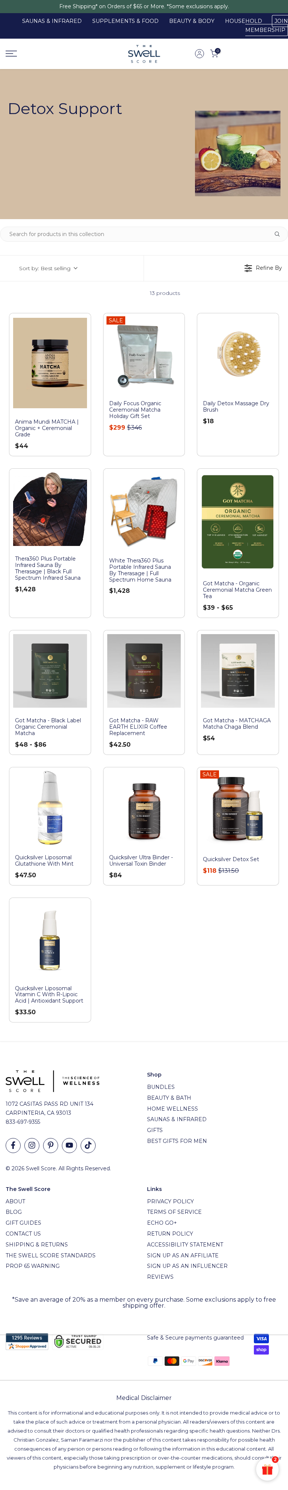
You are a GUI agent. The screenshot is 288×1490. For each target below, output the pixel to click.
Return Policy (170, 1233)
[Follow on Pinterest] (50, 1145)
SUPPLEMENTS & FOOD (125, 21)
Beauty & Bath (169, 1098)
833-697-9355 (23, 1122)
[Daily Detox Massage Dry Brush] (238, 354)
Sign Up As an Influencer (187, 1266)
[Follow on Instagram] (31, 1145)
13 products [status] (165, 293)
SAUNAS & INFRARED (52, 21)
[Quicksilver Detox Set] (238, 809)
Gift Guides (23, 1222)
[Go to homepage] (48, 54)
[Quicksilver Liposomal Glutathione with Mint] (50, 808)
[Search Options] (280, 234)
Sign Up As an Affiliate (183, 1255)
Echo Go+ (162, 1222)
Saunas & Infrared (177, 1119)
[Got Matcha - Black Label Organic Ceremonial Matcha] (50, 671)
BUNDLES (161, 1087)
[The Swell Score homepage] (144, 54)
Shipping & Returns (37, 1244)
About (15, 1201)
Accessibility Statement (185, 1244)
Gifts (155, 1130)
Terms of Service (174, 1212)
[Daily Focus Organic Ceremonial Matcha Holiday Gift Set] (144, 354)
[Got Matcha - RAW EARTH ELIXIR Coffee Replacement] (144, 671)
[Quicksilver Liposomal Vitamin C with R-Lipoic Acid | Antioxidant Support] (50, 938)
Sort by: (44, 268)
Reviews (160, 1276)
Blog (14, 1212)
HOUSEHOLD (243, 21)
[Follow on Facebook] (13, 1145)
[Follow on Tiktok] (88, 1145)
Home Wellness (172, 1108)
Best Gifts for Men (177, 1141)
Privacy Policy (170, 1201)
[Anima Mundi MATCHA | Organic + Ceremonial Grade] (50, 363)
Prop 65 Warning (33, 1266)
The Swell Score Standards (51, 1255)
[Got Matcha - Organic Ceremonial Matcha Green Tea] (238, 522)
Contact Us (23, 1233)
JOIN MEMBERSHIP (266, 25)
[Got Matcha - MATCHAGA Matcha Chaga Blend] (238, 671)
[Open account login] (199, 53)
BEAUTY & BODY (191, 21)
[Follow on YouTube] (69, 1145)
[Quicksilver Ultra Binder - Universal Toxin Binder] (144, 808)
